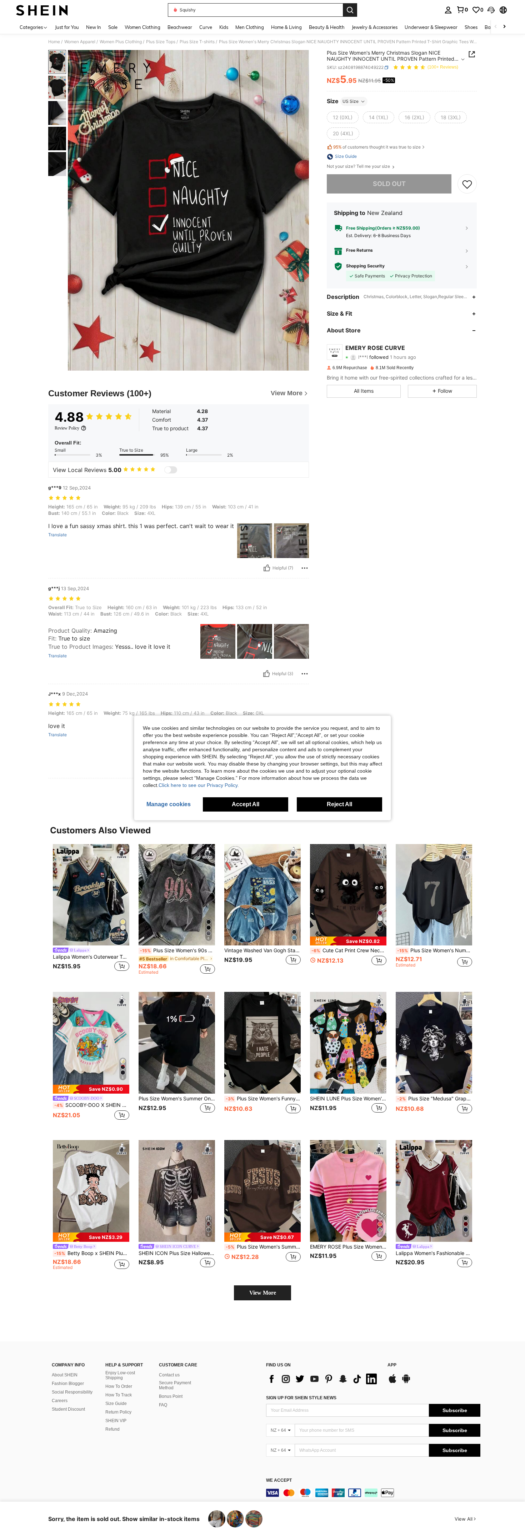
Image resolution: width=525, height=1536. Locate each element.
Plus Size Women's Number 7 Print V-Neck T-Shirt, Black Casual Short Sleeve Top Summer (434, 950)
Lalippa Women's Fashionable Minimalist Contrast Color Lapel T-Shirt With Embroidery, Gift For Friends (434, 1253)
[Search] (350, 10)
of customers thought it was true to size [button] (377, 147)
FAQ (163, 1404)
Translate (57, 534)
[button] (491, 10)
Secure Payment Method (175, 1385)
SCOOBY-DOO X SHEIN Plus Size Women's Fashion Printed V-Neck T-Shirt (91, 1105)
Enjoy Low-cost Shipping (120, 1375)
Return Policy (118, 1412)
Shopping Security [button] (365, 266)
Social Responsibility (72, 1392)
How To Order (118, 1386)
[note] (348, 941)
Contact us (169, 1374)
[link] (462, 9)
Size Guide (116, 1403)
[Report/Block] (304, 568)
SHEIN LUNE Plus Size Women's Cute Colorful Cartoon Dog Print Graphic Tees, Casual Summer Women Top (348, 1098)
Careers (60, 1400)
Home (54, 41)
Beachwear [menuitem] (180, 27)
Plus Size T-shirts (197, 41)
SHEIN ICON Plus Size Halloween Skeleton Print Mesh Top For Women (177, 1253)
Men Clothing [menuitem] (249, 27)
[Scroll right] (504, 27)
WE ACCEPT (279, 1480)
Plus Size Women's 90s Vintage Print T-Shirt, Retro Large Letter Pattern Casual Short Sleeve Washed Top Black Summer (177, 950)
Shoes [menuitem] (471, 27)
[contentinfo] (373, 1493)
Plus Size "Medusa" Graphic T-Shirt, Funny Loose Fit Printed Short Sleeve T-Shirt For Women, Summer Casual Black (434, 1098)
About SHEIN (65, 1374)
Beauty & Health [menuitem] (327, 27)
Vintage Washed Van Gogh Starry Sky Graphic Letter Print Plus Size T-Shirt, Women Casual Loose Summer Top (262, 950)
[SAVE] (467, 184)
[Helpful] (266, 568)
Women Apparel (79, 41)
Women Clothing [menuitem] (142, 27)
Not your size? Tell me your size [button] (359, 166)
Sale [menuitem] (113, 27)
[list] (323, 1379)
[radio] (343, 117)
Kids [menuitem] (223, 27)
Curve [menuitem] (205, 27)
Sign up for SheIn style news (301, 1397)
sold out (389, 184)
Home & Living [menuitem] (286, 27)
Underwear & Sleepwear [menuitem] (431, 27)
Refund (112, 1429)
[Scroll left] (495, 27)
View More (262, 1293)
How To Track (118, 1394)
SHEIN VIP (115, 1420)
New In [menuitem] (93, 27)
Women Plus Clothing (121, 41)
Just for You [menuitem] (67, 27)
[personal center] (448, 10)
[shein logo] (42, 10)
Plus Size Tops (160, 41)
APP (392, 1365)
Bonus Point (170, 1396)
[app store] (393, 1382)
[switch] (170, 469)
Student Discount (68, 1409)
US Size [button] (350, 101)
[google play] (406, 1382)
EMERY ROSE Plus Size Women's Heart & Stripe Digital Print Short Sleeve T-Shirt (348, 1247)
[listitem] (91, 912)
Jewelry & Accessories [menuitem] (375, 27)
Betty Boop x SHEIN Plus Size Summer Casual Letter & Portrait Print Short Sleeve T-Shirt (91, 1253)
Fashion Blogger (68, 1383)
